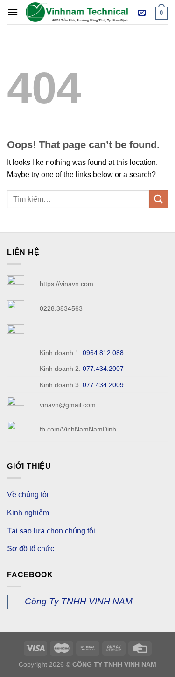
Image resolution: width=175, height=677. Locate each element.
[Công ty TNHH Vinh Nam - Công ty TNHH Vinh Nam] (76, 11)
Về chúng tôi (28, 495)
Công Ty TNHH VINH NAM (79, 601)
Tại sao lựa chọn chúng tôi (51, 531)
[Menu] (12, 11)
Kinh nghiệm (28, 513)
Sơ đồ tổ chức (30, 549)
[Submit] (158, 199)
